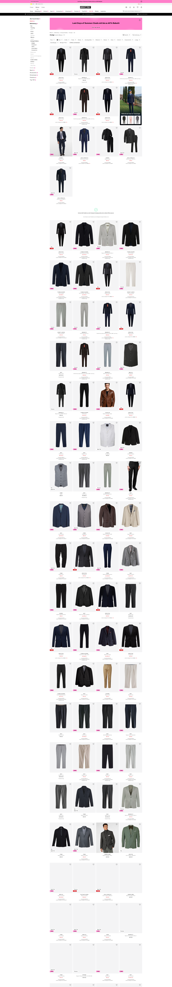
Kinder (43, 7)
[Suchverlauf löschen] (141, 11)
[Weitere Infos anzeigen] (61, 84)
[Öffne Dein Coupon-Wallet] (126, 7)
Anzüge (70, 32)
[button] (126, 35)
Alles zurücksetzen (75, 42)
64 (74, 32)
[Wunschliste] (137, 7)
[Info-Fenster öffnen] (141, 1)
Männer (37, 7)
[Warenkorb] (141, 7)
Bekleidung (56, 32)
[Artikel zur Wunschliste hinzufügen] (70, 47)
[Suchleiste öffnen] (123, 11)
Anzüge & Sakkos (64, 32)
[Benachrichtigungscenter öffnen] (134, 7)
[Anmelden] (130, 7)
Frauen (31, 7)
